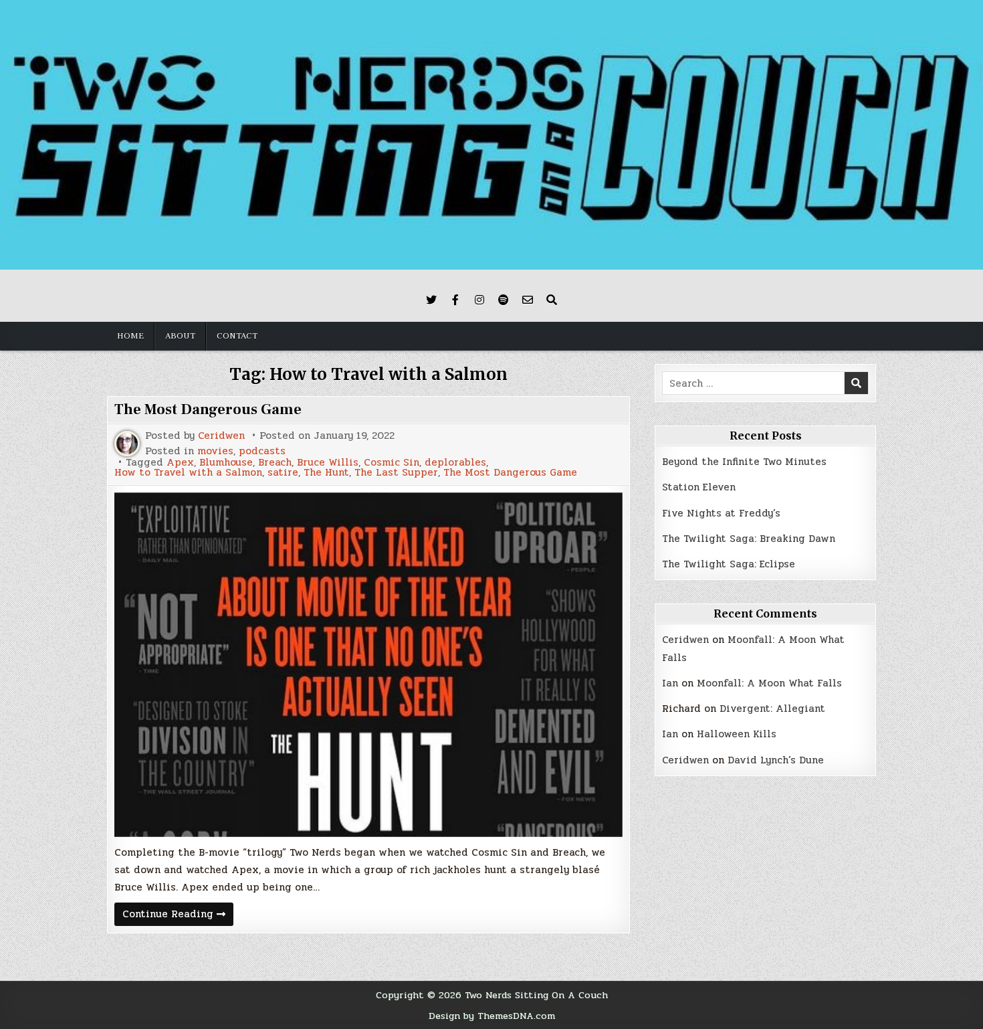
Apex (180, 463)
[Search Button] (551, 299)
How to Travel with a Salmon (188, 473)
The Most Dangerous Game (208, 409)
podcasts (262, 451)
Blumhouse (226, 463)
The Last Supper (396, 473)
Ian (670, 683)
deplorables (455, 463)
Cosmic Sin (391, 463)
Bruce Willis (327, 463)
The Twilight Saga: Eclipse (728, 564)
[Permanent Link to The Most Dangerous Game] (368, 664)
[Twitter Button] (431, 299)
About (180, 336)
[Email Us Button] (527, 299)
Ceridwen (221, 436)
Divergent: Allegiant (772, 708)
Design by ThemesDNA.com (492, 1015)
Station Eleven (699, 487)
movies (215, 451)
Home (130, 336)
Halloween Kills (736, 734)
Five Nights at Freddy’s (721, 513)
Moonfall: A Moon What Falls (769, 683)
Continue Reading (177, 915)
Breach (275, 463)
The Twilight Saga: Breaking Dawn (748, 539)
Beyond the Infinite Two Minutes (744, 462)
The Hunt (326, 473)
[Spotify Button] (503, 299)
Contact (237, 336)
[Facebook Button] (455, 299)
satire (282, 473)
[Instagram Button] (479, 299)
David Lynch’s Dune (776, 760)
